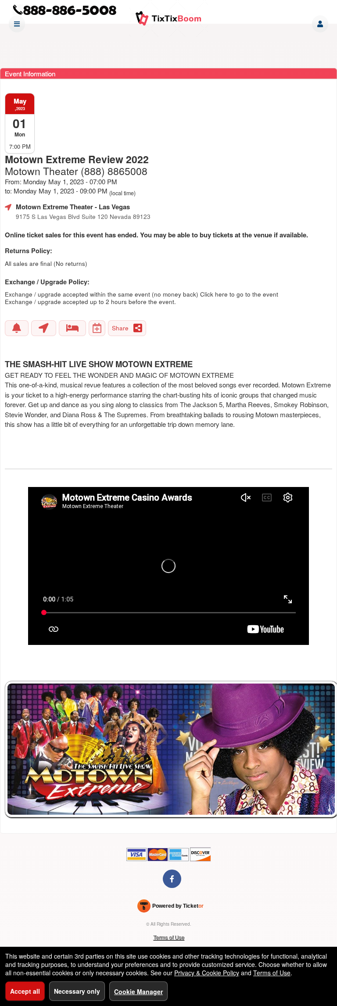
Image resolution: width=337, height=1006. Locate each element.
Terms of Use (168, 937)
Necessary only (77, 991)
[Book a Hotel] (72, 328)
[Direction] (44, 328)
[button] (320, 23)
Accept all (25, 991)
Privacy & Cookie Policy (206, 972)
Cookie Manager (138, 991)
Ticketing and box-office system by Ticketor (170, 908)
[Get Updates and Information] (16, 328)
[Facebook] (172, 878)
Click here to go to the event (239, 294)
